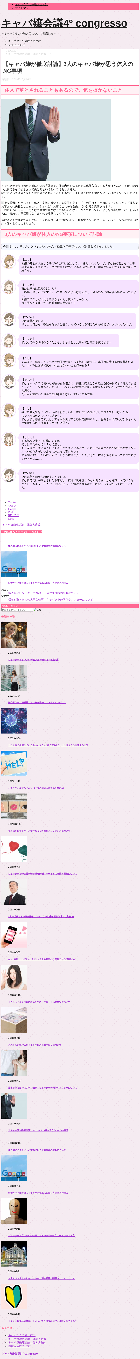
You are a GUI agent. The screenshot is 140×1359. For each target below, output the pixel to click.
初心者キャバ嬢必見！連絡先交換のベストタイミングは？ (37, 702)
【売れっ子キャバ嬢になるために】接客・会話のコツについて (39, 1002)
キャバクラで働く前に (22, 1335)
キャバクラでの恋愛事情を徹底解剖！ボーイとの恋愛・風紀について (42, 873)
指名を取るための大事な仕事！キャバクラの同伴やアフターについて (50, 599)
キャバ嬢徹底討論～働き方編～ (27, 1342)
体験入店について (19, 1346)
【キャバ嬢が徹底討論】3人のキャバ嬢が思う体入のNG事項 (38, 1130)
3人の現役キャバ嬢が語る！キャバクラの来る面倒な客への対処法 (41, 916)
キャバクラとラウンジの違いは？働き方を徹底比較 (33, 659)
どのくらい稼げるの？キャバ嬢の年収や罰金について (34, 1045)
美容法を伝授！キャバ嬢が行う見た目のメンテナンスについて (39, 831)
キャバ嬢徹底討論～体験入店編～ (22, 524)
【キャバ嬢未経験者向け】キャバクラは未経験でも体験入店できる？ (42, 1321)
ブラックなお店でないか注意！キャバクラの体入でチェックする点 (41, 1235)
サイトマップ (23, 7)
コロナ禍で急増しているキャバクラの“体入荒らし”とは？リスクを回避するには (48, 745)
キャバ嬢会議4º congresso (64, 23)
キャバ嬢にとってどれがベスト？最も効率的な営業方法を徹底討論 (41, 959)
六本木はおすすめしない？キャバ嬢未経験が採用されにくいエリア (41, 1278)
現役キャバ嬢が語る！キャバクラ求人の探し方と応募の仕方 (38, 583)
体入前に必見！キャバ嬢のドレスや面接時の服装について (37, 545)
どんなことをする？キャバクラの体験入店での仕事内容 (36, 788)
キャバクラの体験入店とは (31, 4)
